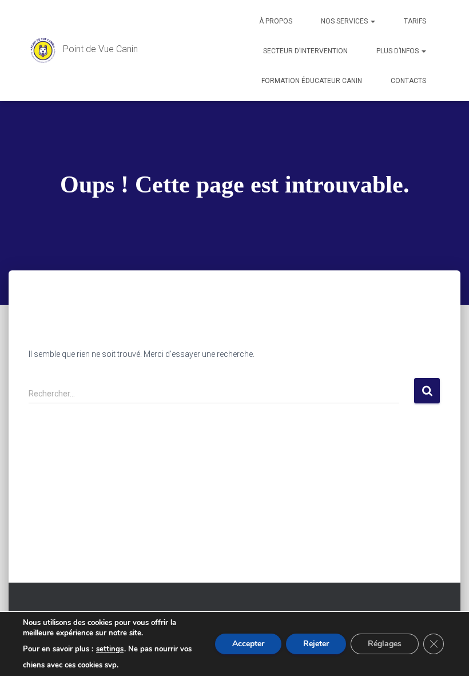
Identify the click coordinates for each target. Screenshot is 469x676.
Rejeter (316, 643)
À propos (275, 21)
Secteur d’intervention (305, 51)
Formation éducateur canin (311, 81)
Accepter (248, 643)
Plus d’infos (398, 51)
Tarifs (415, 21)
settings (110, 649)
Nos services (345, 21)
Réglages (385, 643)
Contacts (408, 81)
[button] (372, 21)
